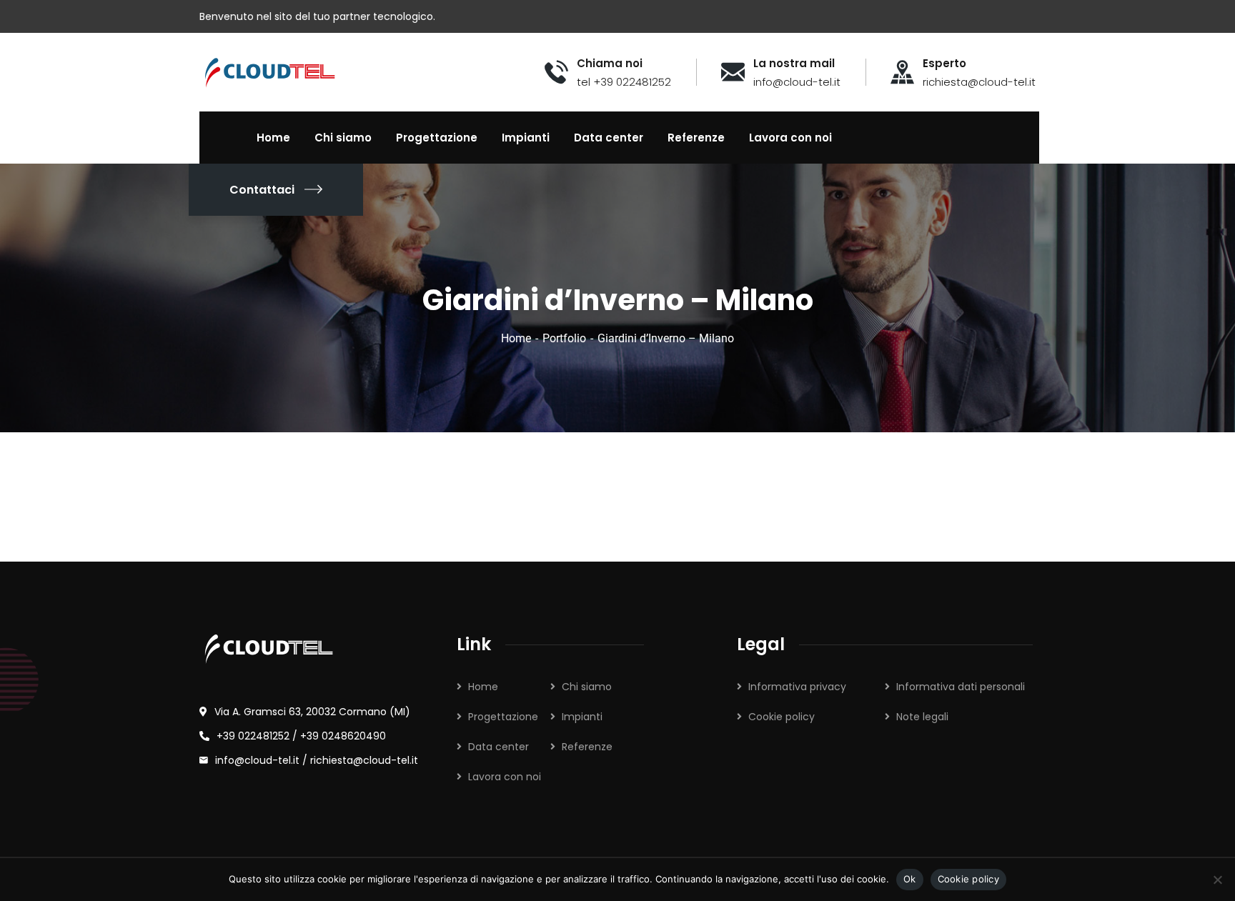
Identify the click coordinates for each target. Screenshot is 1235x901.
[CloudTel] (270, 71)
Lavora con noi (504, 777)
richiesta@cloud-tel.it (364, 760)
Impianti (582, 717)
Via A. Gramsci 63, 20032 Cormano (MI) (312, 712)
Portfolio (564, 338)
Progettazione (503, 717)
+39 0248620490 (343, 736)
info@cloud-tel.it (258, 760)
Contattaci (261, 189)
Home (516, 338)
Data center (498, 747)
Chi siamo (587, 687)
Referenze (587, 747)
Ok (909, 879)
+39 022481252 (253, 736)
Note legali (922, 717)
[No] (1217, 879)
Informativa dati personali (960, 687)
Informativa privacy (797, 687)
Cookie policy (781, 717)
